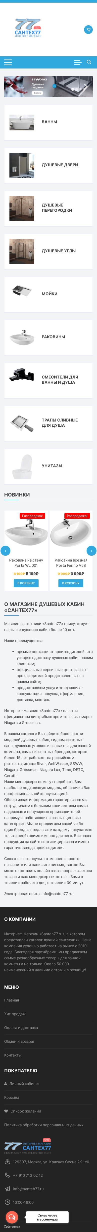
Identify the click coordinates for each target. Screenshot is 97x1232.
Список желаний (25, 1111)
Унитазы (52, 465)
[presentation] (5, 551)
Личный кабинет (24, 1083)
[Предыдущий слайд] (11, 87)
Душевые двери (60, 164)
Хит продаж (15, 1014)
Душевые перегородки (57, 207)
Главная (11, 1000)
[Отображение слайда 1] (72, 89)
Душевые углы (59, 250)
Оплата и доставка (21, 1027)
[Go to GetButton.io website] (12, 1226)
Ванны (49, 121)
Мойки (49, 293)
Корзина (11, 1097)
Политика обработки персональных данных (44, 1124)
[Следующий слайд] (86, 87)
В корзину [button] (26, 583)
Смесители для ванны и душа (60, 379)
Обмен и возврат (19, 1041)
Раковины (53, 336)
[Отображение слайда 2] (76, 89)
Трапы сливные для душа (60, 423)
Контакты (12, 1055)
